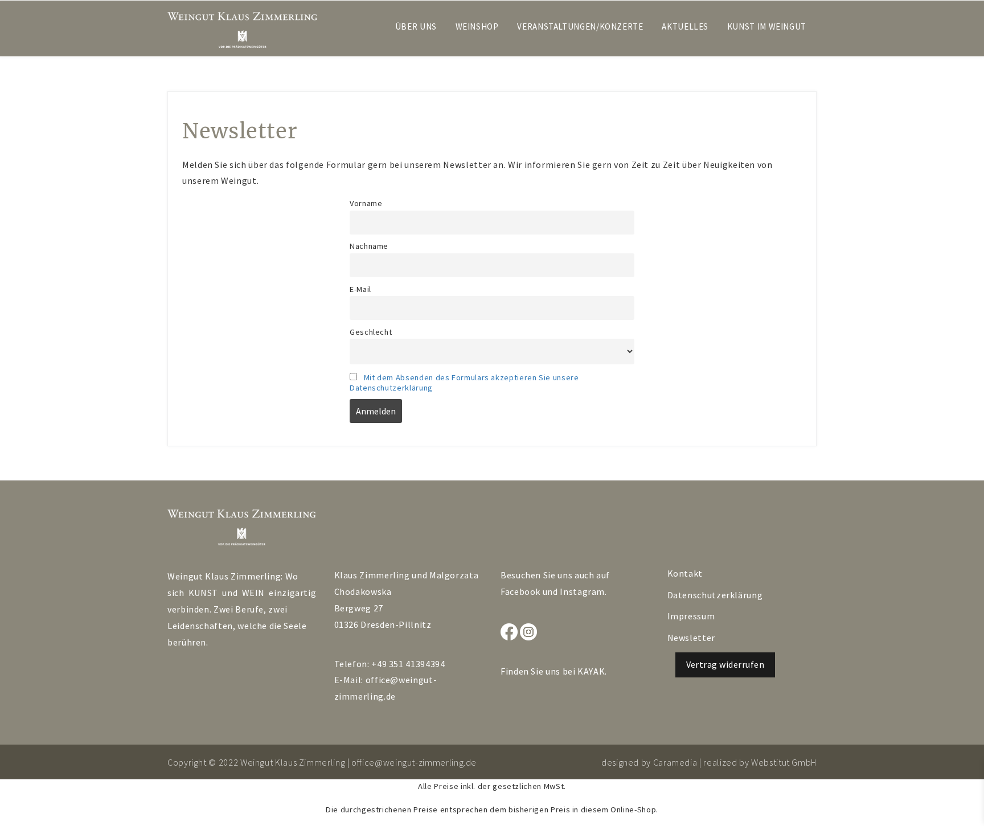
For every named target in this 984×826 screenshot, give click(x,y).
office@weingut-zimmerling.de (414, 762)
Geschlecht (371, 332)
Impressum (691, 616)
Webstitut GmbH (784, 762)
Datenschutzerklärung (715, 595)
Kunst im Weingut (766, 26)
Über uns (416, 26)
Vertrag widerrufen (725, 664)
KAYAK (591, 671)
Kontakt (685, 573)
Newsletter (691, 637)
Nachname (369, 246)
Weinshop (477, 26)
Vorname (366, 203)
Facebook (520, 591)
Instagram (582, 591)
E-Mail (360, 289)
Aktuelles (685, 26)
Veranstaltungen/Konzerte (580, 26)
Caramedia (675, 762)
